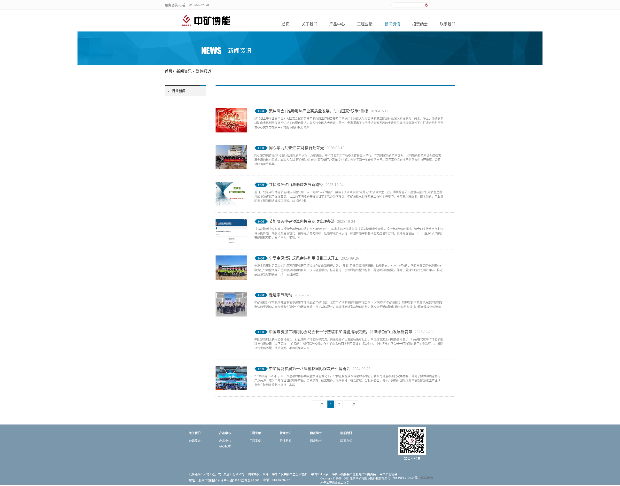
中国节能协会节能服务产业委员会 (354, 474)
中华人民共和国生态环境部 (289, 474)
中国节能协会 (388, 474)
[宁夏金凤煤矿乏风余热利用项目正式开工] (231, 258)
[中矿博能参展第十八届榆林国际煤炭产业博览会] (231, 368)
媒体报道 (203, 71)
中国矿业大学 (319, 474)
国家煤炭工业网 (258, 474)
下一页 (351, 404)
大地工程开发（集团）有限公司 (223, 474)
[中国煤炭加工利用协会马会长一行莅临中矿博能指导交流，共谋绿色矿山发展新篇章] (231, 332)
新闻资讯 (184, 71)
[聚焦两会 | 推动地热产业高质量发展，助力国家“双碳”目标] (231, 111)
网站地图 (426, 478)
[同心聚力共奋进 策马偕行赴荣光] (231, 148)
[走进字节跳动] (231, 295)
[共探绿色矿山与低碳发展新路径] (231, 184)
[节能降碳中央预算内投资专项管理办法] (231, 221)
